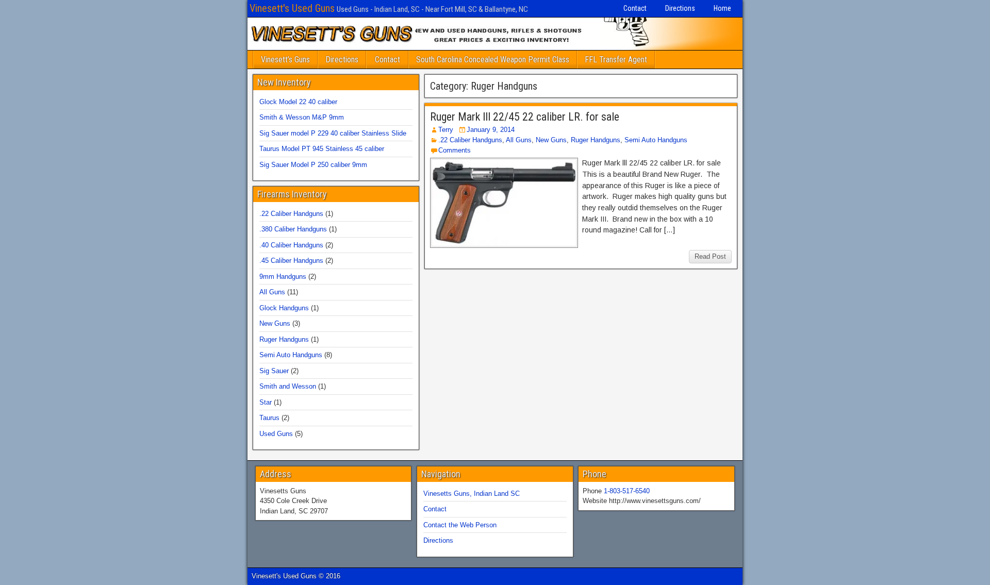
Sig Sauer (274, 371)
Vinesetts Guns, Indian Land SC (471, 493)
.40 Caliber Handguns (291, 245)
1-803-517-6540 (627, 491)
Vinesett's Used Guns (292, 8)
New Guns (551, 140)
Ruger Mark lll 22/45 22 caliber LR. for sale (524, 116)
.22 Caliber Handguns (470, 140)
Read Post (710, 256)
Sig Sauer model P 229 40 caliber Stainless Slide (332, 133)
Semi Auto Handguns (655, 140)
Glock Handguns (284, 308)
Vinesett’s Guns (285, 59)
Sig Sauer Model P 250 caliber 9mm (313, 165)
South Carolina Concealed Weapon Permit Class (492, 59)
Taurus (269, 418)
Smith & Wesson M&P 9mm (301, 117)
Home (722, 8)
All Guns (519, 140)
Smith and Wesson (287, 386)
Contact (635, 8)
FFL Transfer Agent (616, 59)
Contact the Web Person (460, 525)
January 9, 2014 (491, 129)
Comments (454, 150)
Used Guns (276, 434)
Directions (680, 8)
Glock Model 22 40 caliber (298, 102)
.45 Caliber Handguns (291, 260)
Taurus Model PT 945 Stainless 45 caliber (321, 149)
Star (265, 402)
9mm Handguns (282, 276)
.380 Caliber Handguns (293, 229)
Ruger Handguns (595, 140)
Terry (445, 129)
